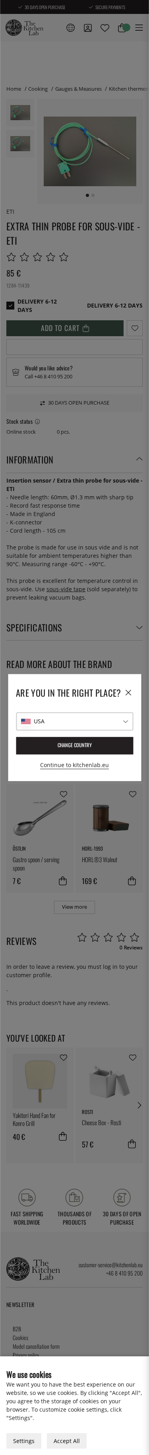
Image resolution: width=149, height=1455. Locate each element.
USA (39, 721)
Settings (24, 1441)
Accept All (67, 1441)
